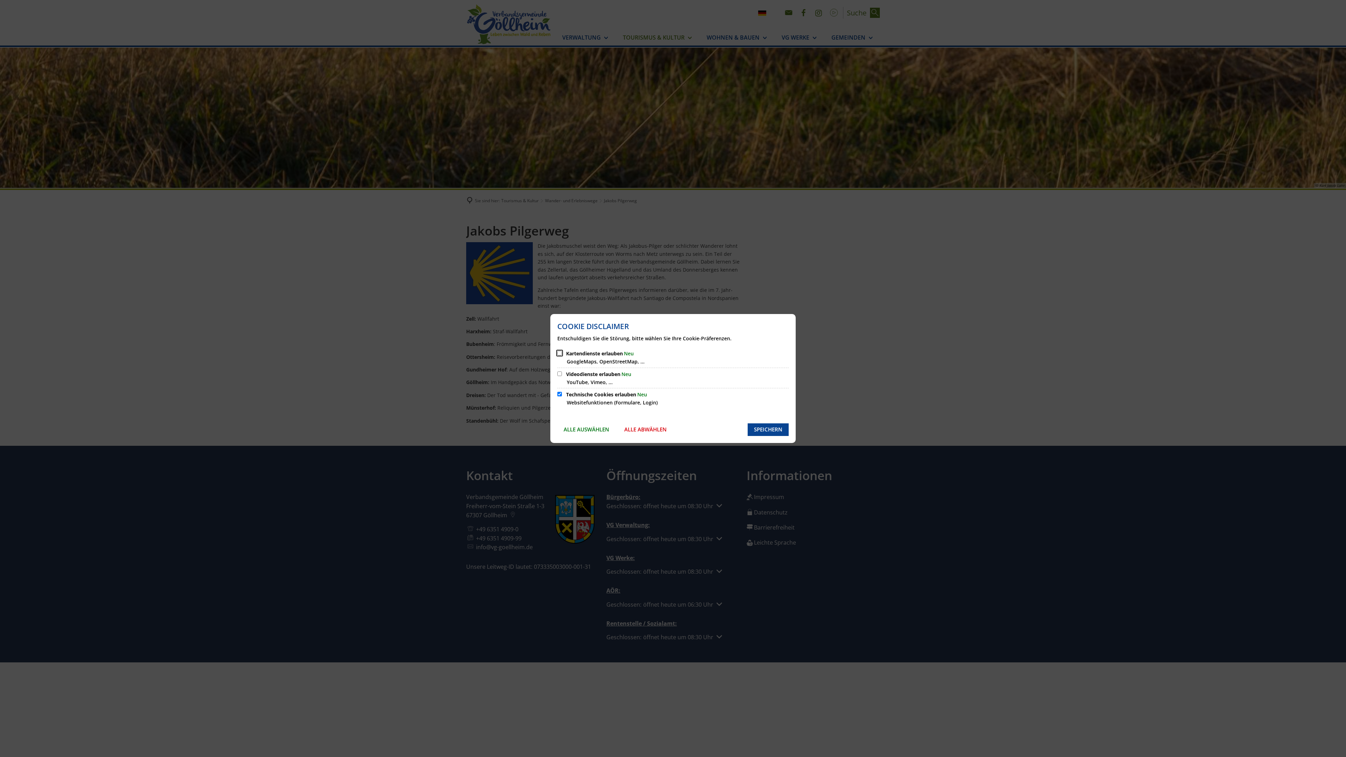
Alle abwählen (645, 429)
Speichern (768, 429)
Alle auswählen (586, 429)
